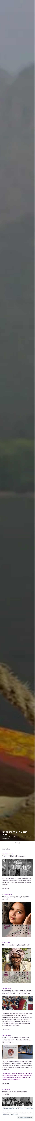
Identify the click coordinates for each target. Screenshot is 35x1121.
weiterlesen (5, 888)
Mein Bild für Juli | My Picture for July (15, 945)
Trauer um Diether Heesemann (14, 856)
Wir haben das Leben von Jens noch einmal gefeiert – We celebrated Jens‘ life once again (16, 1040)
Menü (18, 843)
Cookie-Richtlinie (14, 1114)
